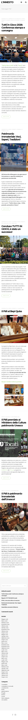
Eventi (23, 18)
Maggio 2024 (4, 634)
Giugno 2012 (4, 677)
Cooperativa (4, 18)
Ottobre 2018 (4, 653)
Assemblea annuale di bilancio (9, 607)
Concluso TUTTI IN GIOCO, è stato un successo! (11, 229)
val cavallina (5, 223)
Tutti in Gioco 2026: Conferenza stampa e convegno (13, 27)
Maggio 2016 (4, 661)
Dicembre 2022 (5, 644)
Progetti (3, 20)
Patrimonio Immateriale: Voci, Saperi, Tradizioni (11, 136)
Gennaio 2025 (4, 627)
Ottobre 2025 (4, 626)
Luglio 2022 (4, 649)
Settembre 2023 (5, 638)
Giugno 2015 (4, 672)
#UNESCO (4, 470)
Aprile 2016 (4, 663)
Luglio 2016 (4, 660)
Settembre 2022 (5, 648)
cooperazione (4, 687)
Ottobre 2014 (4, 673)
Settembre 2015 (5, 670)
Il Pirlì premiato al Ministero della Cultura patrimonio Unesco (13, 422)
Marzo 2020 (4, 651)
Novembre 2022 (5, 646)
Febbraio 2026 (5, 622)
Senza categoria (15, 20)
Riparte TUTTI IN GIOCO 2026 (9, 598)
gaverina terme (16, 221)
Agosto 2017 (4, 655)
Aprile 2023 (4, 641)
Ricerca (8, 20)
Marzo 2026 (4, 621)
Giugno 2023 (4, 639)
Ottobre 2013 (4, 675)
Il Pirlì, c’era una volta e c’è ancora (10, 600)
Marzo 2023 (4, 643)
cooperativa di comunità (14, 18)
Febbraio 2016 (5, 666)
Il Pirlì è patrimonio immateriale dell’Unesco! (11, 496)
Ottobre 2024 (4, 631)
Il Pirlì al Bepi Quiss (11, 311)
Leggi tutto (6, 116)
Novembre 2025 (5, 624)
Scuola (3, 696)
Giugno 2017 (4, 656)
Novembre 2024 (5, 629)
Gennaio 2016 (4, 668)
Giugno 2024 (4, 632)
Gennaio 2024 (4, 636)
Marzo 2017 (4, 658)
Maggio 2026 (4, 619)
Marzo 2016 (4, 665)
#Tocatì (12, 470)
